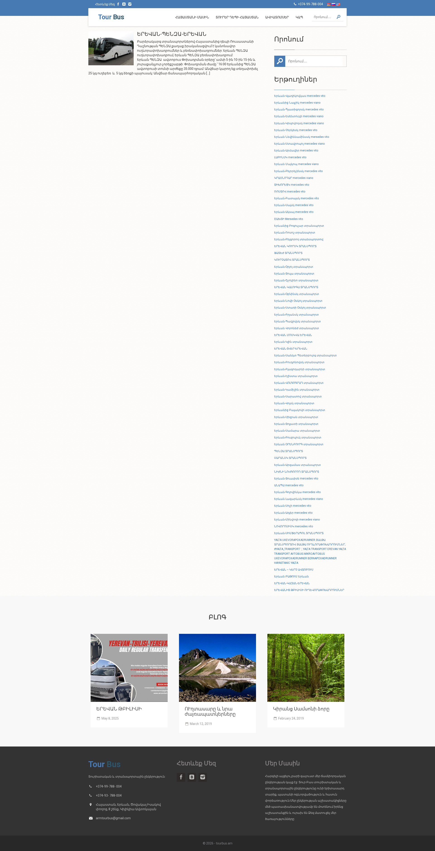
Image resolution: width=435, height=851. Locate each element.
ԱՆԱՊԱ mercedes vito (288, 485)
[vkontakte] (124, 4)
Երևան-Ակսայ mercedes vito (293, 212)
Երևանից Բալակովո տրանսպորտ (299, 410)
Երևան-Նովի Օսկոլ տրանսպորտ (298, 300)
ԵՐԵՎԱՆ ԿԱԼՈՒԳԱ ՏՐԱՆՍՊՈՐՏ (296, 287)
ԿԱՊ (299, 17)
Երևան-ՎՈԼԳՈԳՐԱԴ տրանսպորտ (299, 382)
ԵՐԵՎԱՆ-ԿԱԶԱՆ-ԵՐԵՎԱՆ (292, 583)
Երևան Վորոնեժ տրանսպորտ (296, 328)
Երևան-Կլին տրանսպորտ (293, 341)
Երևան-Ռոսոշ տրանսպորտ (294, 232)
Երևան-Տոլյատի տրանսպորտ (296, 424)
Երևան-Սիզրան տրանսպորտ (296, 417)
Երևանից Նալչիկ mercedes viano (297, 102)
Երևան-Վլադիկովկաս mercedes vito (299, 95)
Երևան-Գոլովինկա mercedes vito (297, 492)
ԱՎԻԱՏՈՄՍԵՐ (277, 17)
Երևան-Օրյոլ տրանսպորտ (293, 266)
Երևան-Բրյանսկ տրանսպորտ (296, 314)
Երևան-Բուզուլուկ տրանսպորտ (297, 437)
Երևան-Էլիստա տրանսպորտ (296, 376)
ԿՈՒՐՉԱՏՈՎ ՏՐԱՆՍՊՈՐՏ (292, 259)
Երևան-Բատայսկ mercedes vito (296, 198)
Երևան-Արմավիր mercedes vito (296, 150)
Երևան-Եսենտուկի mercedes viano (298, 116)
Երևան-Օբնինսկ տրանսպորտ (296, 294)
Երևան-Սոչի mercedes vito (292, 505)
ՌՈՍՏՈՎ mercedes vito (289, 191)
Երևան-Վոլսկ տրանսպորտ (294, 403)
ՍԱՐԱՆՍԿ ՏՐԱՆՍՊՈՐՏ (290, 458)
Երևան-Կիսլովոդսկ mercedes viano (299, 123)
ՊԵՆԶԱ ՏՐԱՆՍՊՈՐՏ (288, 451)
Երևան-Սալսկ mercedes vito (293, 205)
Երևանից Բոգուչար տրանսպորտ (299, 225)
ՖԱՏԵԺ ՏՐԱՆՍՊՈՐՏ (288, 253)
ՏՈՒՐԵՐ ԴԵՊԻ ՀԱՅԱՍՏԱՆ (237, 17)
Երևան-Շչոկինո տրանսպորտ (296, 280)
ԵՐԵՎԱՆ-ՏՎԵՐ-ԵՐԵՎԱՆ (290, 348)
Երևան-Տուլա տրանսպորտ (294, 273)
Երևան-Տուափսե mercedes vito (296, 478)
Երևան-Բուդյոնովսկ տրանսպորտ (299, 362)
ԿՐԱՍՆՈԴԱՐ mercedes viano (293, 178)
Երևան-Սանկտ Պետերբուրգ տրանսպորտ (305, 355)
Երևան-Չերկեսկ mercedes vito (295, 130)
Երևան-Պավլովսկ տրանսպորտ (297, 321)
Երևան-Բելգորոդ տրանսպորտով (298, 239)
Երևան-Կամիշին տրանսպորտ (296, 389)
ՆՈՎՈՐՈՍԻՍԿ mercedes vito (293, 526)
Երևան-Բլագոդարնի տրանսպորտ (299, 369)
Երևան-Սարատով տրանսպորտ (298, 396)
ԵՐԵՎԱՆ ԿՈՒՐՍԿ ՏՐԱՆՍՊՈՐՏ (295, 246)
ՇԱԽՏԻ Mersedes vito (288, 219)
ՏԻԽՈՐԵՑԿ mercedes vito (291, 184)
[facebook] (118, 4)
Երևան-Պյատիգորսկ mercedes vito (299, 109)
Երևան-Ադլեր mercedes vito (293, 512)
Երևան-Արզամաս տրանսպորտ (297, 465)
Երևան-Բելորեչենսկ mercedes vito (298, 171)
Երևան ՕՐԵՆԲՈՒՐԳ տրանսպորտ (298, 444)
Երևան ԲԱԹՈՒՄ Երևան (291, 576)
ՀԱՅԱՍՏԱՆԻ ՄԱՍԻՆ (192, 17)
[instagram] (130, 4)
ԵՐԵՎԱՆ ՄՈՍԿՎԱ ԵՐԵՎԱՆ (293, 335)
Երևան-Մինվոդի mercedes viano (297, 519)
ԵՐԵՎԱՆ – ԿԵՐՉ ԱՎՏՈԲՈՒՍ (293, 569)
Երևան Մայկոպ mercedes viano (296, 164)
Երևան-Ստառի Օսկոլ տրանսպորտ (300, 307)
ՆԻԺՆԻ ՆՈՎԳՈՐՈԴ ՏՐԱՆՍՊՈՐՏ (296, 471)
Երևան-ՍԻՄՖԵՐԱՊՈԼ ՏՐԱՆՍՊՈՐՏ (299, 533)
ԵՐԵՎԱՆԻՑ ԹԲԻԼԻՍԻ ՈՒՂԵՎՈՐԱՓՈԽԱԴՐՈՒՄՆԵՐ (309, 590)
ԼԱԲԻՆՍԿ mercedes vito (290, 157)
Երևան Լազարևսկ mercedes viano (298, 499)
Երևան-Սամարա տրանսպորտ (297, 430)
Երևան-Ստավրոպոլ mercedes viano (299, 143)
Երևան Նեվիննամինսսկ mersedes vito (301, 137)
